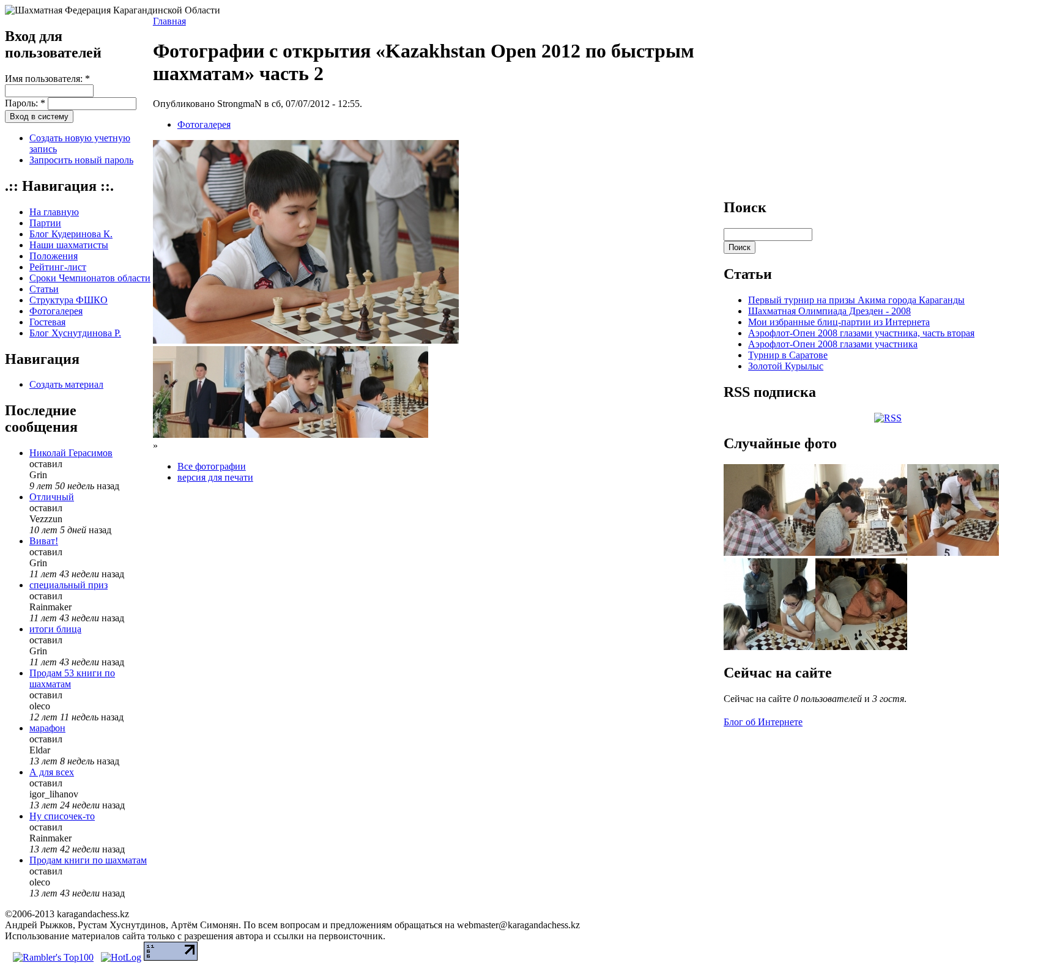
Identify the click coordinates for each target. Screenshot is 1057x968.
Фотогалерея (56, 311)
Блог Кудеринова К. (71, 234)
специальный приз (68, 585)
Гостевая (47, 322)
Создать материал (66, 384)
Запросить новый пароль (81, 160)
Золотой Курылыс (785, 366)
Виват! (43, 541)
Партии (45, 223)
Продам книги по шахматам (88, 860)
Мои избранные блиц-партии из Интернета (839, 322)
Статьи (44, 289)
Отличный (51, 497)
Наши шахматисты (68, 245)
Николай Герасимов (71, 453)
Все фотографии (211, 466)
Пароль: (25, 103)
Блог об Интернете (763, 722)
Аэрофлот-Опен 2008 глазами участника (833, 344)
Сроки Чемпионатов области (89, 278)
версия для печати (215, 477)
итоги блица (55, 629)
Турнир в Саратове (788, 355)
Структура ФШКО (68, 300)
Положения (53, 256)
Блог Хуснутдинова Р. (75, 333)
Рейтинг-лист (57, 267)
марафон (47, 728)
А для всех (51, 772)
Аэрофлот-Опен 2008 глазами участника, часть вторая (861, 333)
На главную (54, 212)
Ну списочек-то (62, 816)
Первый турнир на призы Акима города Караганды (856, 300)
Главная (169, 21)
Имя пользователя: (47, 78)
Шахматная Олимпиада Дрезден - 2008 (829, 311)
